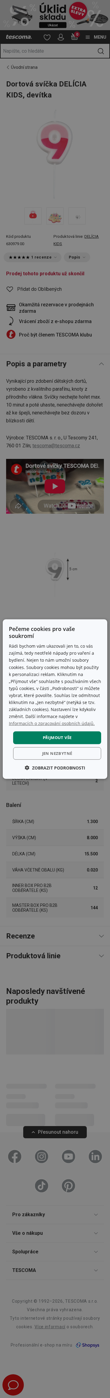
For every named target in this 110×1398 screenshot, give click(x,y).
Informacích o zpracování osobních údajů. (52, 723)
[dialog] (55, 699)
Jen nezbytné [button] (57, 753)
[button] (55, 767)
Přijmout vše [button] (57, 737)
